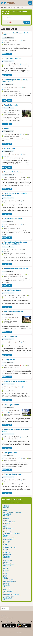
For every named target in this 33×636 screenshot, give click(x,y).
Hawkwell (5, 534)
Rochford (5, 572)
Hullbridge (6, 546)
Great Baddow (7, 531)
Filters (8, 22)
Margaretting (6, 555)
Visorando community (6, 618)
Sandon (5, 576)
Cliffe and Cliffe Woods (9, 522)
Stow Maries (6, 588)
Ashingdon (6, 507)
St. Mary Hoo (6, 585)
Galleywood (6, 530)
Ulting (5, 589)
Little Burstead (7, 554)
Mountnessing (7, 557)
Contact (3, 615)
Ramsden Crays (7, 565)
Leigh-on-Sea (6, 551)
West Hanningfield (8, 591)
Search (27, 22)
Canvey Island (7, 513)
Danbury (5, 526)
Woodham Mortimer (8, 596)
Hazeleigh (6, 536)
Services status (11, 633)
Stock (4, 586)
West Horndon (7, 593)
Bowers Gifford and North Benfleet (12, 512)
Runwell (5, 575)
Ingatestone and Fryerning (10, 547)
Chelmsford (6, 518)
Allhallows (6, 505)
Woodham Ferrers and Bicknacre (11, 594)
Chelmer (5, 517)
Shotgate (5, 578)
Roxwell (5, 573)
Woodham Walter (7, 597)
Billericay (5, 510)
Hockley (5, 544)
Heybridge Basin (7, 539)
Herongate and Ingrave (9, 538)
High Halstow (6, 541)
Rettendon (6, 570)
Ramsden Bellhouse (8, 564)
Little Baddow (6, 552)
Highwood (6, 543)
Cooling (5, 525)
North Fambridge (7, 560)
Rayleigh (5, 568)
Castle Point (6, 515)
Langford (5, 549)
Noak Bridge (6, 559)
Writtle (5, 599)
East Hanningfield (8, 528)
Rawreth (5, 567)
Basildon (5, 509)
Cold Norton (6, 523)
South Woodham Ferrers (9, 581)
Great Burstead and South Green (11, 533)
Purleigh (5, 562)
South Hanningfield (8, 580)
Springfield (6, 583)
